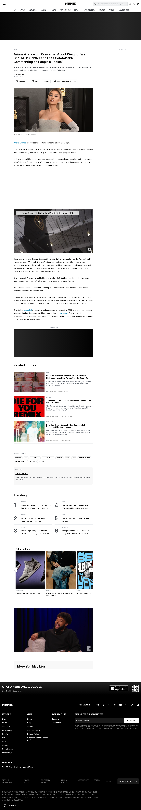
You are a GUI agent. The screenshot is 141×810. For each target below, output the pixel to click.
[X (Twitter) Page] (103, 705)
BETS (76, 10)
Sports (65, 527)
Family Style (7, 753)
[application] (53, 231)
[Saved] (130, 3)
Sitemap (97, 780)
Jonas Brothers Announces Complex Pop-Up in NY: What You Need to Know (36, 507)
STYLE (22, 10)
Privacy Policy (110, 728)
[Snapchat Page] (126, 705)
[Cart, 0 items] (137, 4)
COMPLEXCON (124, 10)
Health (32, 461)
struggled (28, 310)
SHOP (13, 10)
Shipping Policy (33, 730)
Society (18, 458)
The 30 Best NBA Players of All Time (17, 767)
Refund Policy (33, 734)
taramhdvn (21, 473)
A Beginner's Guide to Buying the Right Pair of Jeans (60, 594)
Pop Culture (51, 421)
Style (48, 591)
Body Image (35, 458)
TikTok (41, 461)
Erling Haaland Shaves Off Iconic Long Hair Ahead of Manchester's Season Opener (76, 532)
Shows (5, 745)
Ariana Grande (20, 143)
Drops (29, 723)
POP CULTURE (65, 10)
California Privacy (45, 781)
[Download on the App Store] (119, 688)
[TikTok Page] (132, 705)
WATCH (111, 10)
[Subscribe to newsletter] (131, 720)
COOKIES (109, 781)
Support (30, 726)
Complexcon (7, 749)
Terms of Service (126, 728)
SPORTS (53, 10)
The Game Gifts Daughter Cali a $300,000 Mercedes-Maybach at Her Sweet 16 (76, 507)
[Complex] (70, 4)
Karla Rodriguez (52, 441)
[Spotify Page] (138, 705)
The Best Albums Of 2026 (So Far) (89, 593)
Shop (29, 719)
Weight (59, 458)
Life (47, 372)
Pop (25, 458)
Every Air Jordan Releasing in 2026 (28, 593)
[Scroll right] (91, 570)
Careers (55, 719)
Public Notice (64, 781)
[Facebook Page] (97, 705)
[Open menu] (4, 4)
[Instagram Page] (115, 705)
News (67, 458)
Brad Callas (51, 391)
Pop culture (7, 730)
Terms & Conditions (7, 781)
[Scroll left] (15, 570)
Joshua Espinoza (52, 416)
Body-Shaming (48, 458)
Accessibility (83, 780)
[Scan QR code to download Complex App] (135, 688)
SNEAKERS (33, 10)
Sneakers (19, 591)
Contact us (56, 723)
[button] (128, 781)
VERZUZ (102, 10)
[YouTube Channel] (120, 705)
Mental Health (20, 461)
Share (46, 81)
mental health (62, 313)
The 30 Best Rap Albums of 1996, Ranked (76, 519)
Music (16, 49)
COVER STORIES (88, 10)
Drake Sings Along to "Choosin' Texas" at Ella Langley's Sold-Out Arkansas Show (35, 532)
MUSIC (43, 10)
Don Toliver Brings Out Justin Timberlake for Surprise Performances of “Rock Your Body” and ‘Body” (36, 520)
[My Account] (133, 4)
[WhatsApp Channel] (109, 705)
